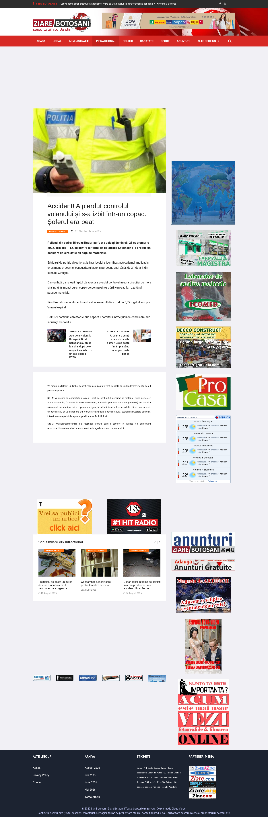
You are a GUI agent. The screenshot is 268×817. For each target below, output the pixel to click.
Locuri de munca (155, 773)
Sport (165, 41)
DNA (147, 782)
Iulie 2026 (90, 775)
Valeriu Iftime (156, 782)
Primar (149, 777)
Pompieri (156, 787)
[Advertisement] (134, 74)
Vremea (180, 417)
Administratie (79, 41)
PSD (164, 773)
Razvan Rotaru (166, 768)
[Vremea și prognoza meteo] (223, 417)
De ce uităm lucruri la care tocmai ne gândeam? (112, 3)
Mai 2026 (90, 789)
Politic (128, 41)
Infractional (105, 41)
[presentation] (155, 542)
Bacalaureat (142, 773)
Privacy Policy (41, 775)
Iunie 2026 (91, 782)
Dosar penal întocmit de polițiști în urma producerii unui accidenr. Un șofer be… (141, 585)
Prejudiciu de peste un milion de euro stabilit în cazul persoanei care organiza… (55, 585)
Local (57, 41)
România (140, 782)
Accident (172, 787)
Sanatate (147, 41)
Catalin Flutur (172, 777)
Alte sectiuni (207, 41)
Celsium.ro (212, 481)
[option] (112, 3)
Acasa (40, 41)
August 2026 (92, 767)
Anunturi (183, 41)
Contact (37, 782)
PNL (145, 768)
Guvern (140, 768)
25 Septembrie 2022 (88, 231)
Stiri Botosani (168, 782)
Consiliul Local (159, 777)
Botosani (148, 787)
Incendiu (164, 787)
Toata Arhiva (92, 797)
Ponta (143, 777)
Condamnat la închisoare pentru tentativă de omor (96, 583)
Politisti (170, 773)
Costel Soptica (154, 768)
